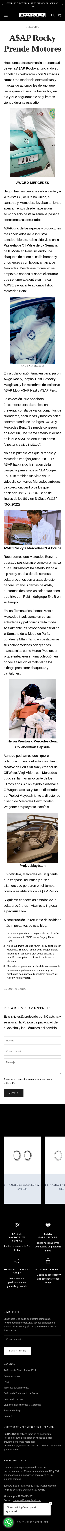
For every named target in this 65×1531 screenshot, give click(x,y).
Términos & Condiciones (16, 1387)
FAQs (7, 1382)
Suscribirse (17, 1350)
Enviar (13, 1093)
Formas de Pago (12, 1410)
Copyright (41, 1522)
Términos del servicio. (41, 1028)
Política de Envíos (13, 1399)
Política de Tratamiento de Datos (21, 1393)
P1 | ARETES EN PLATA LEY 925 (22, 1185)
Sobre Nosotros (12, 1376)
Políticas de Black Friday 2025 (20, 1370)
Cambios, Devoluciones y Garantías (22, 1404)
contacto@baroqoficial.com (27, 1500)
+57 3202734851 (24, 1496)
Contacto (8, 1416)
